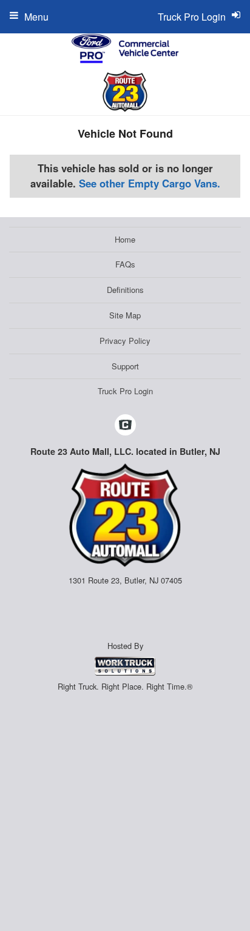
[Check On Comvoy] (125, 425)
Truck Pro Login (125, 391)
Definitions (125, 289)
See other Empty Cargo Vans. (149, 183)
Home (125, 239)
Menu (36, 17)
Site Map (125, 315)
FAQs (125, 264)
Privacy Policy (125, 340)
